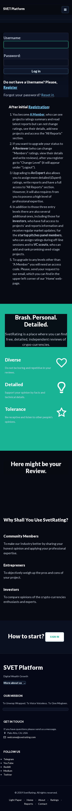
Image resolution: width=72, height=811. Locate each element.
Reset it (47, 95)
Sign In (54, 636)
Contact (42, 803)
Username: (12, 38)
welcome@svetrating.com (21, 737)
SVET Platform (14, 9)
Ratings (54, 799)
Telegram (8, 759)
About (41, 799)
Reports (28, 803)
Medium (7, 770)
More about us (13, 682)
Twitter (7, 774)
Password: (12, 56)
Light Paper (15, 799)
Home (30, 799)
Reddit (7, 766)
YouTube (8, 763)
